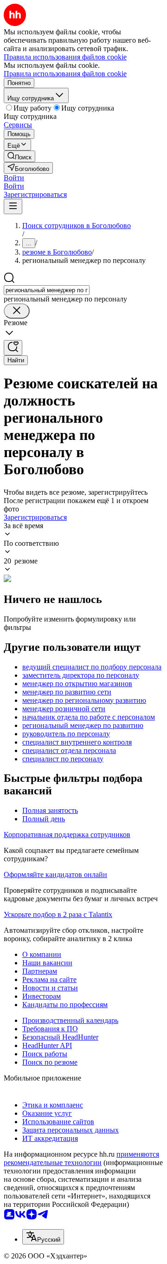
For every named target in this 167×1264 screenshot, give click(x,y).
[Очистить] (17, 311)
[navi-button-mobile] (13, 206)
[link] (19, 156)
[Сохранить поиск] (13, 347)
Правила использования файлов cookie (65, 74)
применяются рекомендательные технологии (81, 1158)
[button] (14, 178)
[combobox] (47, 290)
